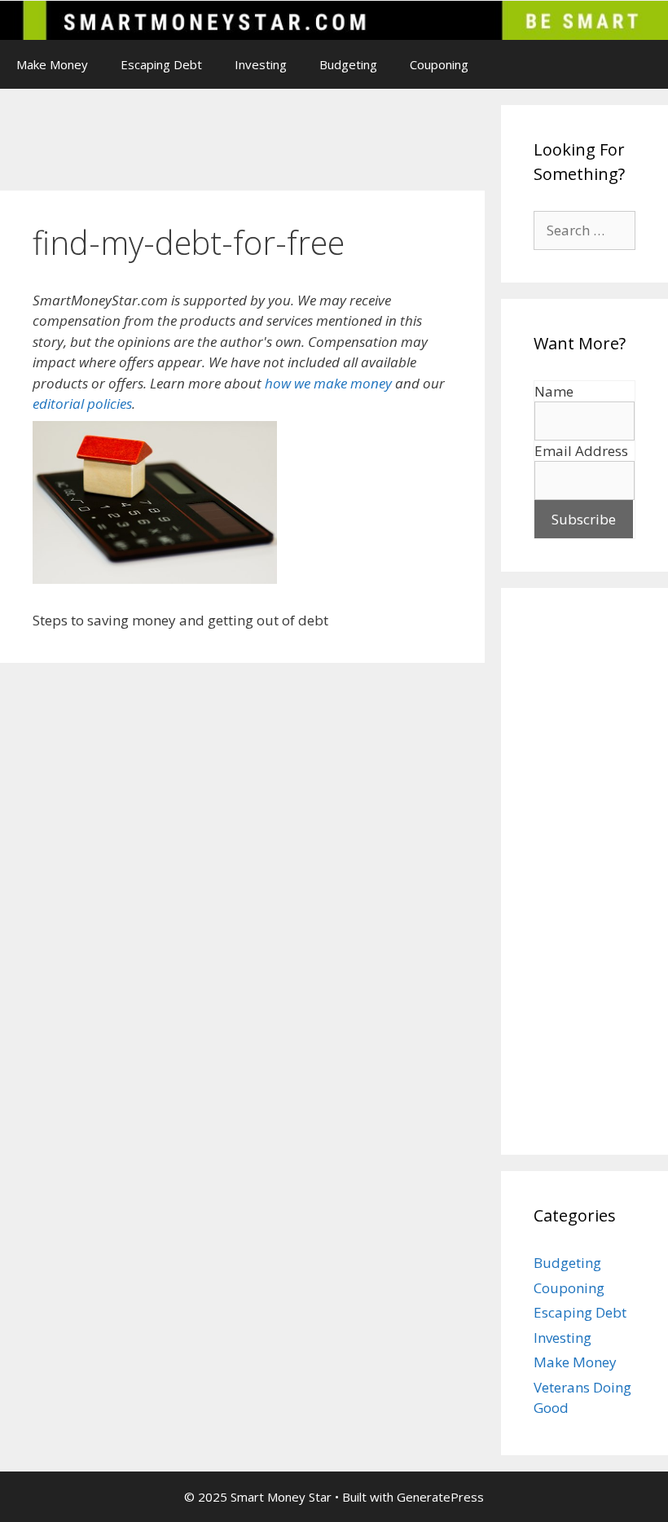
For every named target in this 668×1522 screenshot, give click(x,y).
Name (554, 391)
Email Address (581, 450)
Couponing (439, 64)
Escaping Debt (161, 64)
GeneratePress (440, 1497)
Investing (261, 64)
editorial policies (82, 403)
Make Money (52, 64)
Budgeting (348, 64)
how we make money (328, 383)
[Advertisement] (296, 141)
